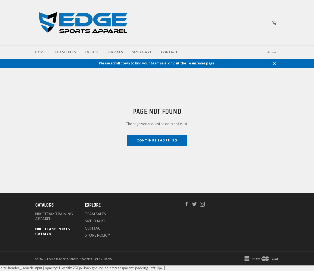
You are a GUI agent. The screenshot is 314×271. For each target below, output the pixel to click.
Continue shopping (157, 140)
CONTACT (169, 52)
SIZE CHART (142, 52)
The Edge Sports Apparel (63, 259)
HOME (40, 52)
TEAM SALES (65, 52)
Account (273, 52)
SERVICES (115, 52)
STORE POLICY (97, 235)
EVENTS (91, 52)
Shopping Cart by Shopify (96, 259)
